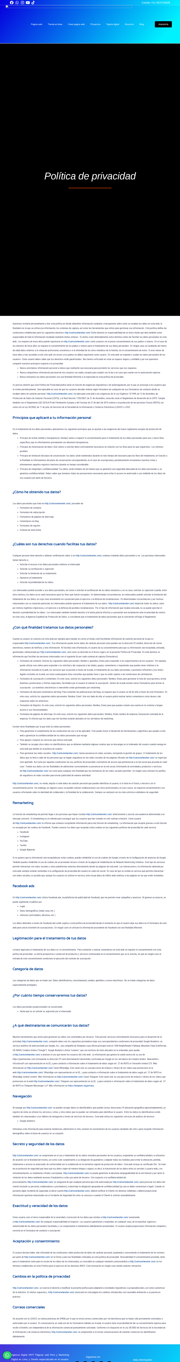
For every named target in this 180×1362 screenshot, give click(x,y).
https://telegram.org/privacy (81, 1085)
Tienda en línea (55, 24)
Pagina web (36, 24)
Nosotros (129, 24)
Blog (142, 24)
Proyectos (95, 24)
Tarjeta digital (112, 24)
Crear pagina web (76, 24)
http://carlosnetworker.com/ (78, 332)
